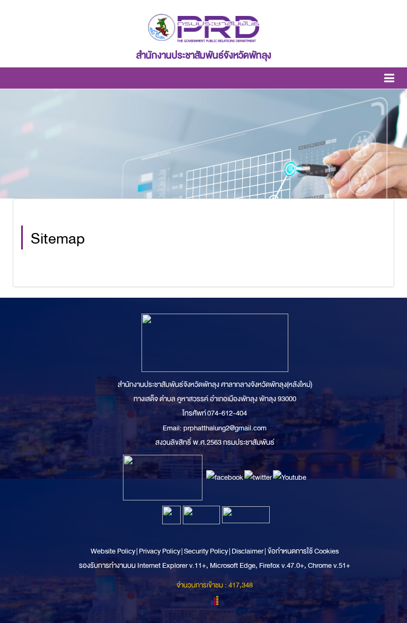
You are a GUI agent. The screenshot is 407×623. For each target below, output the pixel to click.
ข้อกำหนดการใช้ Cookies (303, 551)
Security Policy (206, 551)
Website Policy (113, 551)
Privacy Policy (159, 551)
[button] (389, 80)
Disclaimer (248, 551)
